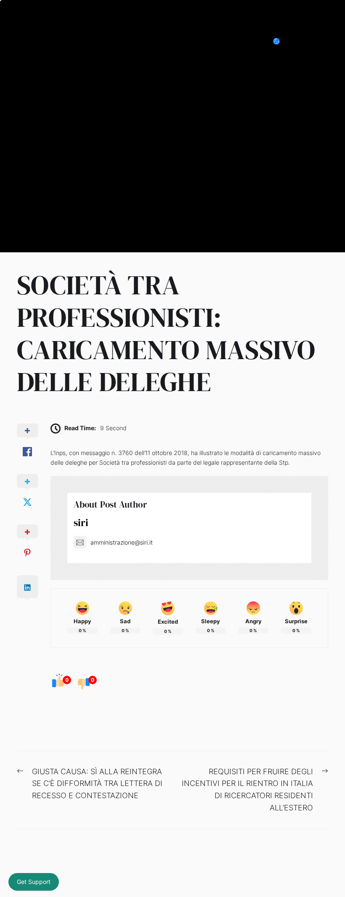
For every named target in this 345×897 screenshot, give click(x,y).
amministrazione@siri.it (121, 542)
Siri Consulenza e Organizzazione (104, 41)
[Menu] (323, 41)
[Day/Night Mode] (281, 41)
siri (81, 522)
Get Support (33, 881)
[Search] (305, 41)
